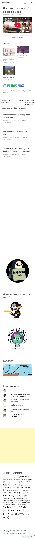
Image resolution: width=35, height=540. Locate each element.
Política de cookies (21, 533)
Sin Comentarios (9, 93)
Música (10, 498)
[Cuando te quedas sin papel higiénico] (9, 70)
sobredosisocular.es (17, 349)
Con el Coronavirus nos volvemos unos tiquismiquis (26, 102)
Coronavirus (17, 482)
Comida (8, 482)
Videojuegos (22, 504)
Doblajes (18, 487)
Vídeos (7, 91)
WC (30, 91)
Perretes (7, 502)
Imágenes (10, 495)
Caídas (12, 479)
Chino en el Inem (21, 54)
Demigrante (8, 487)
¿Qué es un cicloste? (17, 405)
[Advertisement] (17, 445)
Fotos (10, 490)
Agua (17, 477)
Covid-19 (20, 485)
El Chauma (20, 38)
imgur (22, 492)
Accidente (11, 477)
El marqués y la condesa (18, 390)
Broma (6, 479)
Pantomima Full (8, 500)
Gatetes (22, 490)
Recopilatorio (11, 504)
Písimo (19, 14)
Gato (28, 490)
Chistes (18, 479)
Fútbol (15, 490)
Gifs (13, 493)
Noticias (23, 498)
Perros (22, 502)
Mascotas (23, 496)
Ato (18, 154)
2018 (5, 477)
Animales (26, 477)
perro (14, 502)
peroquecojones (25, 500)
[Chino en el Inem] (23, 49)
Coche (25, 479)
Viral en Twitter (14, 507)
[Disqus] (17, 184)
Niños (17, 498)
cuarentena (27, 485)
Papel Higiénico (23, 91)
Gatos (7, 493)
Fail (25, 487)
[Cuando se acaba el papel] (9, 52)
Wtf (16, 514)
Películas (16, 500)
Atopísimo (6, 3)
